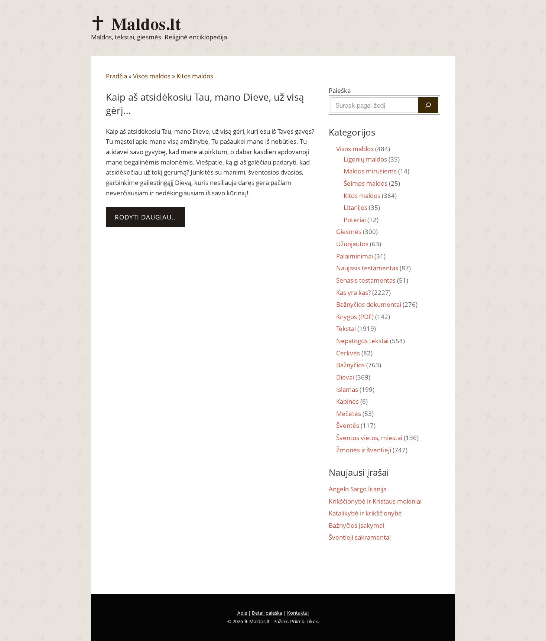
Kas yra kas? (363, 292)
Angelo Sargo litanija (358, 489)
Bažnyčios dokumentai (376, 304)
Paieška (340, 90)
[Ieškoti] (428, 105)
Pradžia (116, 76)
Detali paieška (267, 612)
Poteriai (361, 219)
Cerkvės (354, 353)
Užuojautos (358, 244)
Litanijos (362, 207)
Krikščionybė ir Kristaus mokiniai (375, 501)
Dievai (353, 377)
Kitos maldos (194, 76)
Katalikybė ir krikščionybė (365, 513)
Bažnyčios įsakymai (356, 525)
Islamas (355, 389)
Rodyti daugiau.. (145, 217)
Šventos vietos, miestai (377, 437)
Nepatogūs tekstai (370, 340)
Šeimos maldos (372, 183)
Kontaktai (298, 612)
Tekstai (356, 328)
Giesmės (357, 231)
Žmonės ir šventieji (371, 450)
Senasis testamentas (372, 280)
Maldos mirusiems (376, 171)
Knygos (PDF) (363, 316)
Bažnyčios (358, 365)
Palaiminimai (361, 256)
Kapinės (352, 401)
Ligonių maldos (372, 159)
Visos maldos (151, 76)
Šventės (356, 425)
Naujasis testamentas (373, 268)
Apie (242, 612)
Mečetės (355, 413)
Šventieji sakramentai (360, 537)
